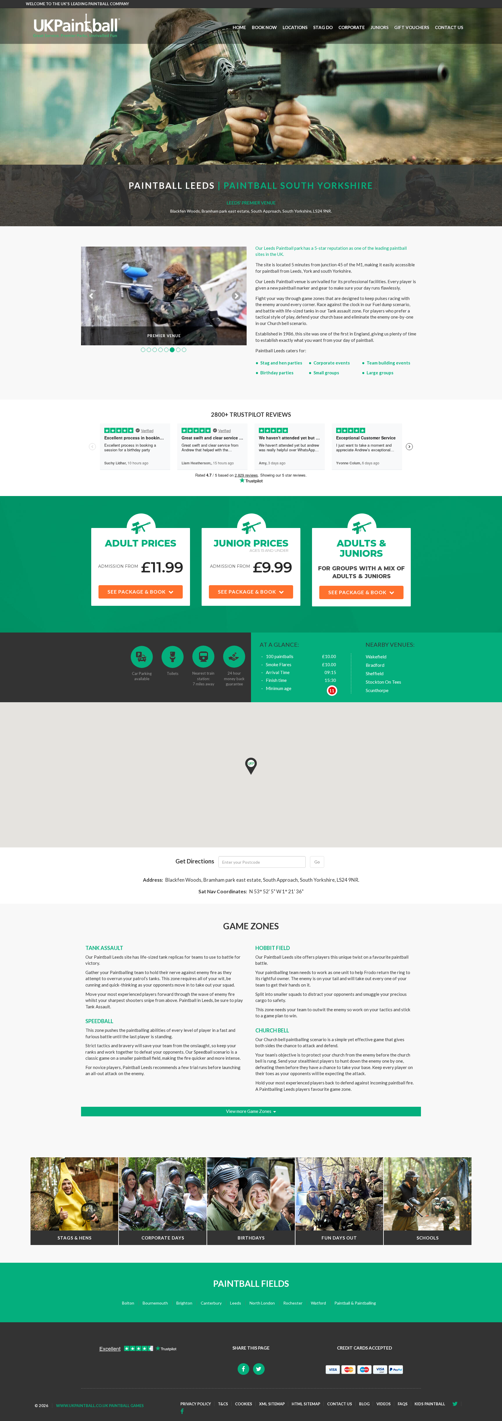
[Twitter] (183, 1411)
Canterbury (211, 1302)
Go (317, 861)
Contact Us (449, 27)
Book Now (264, 27)
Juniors (379, 27)
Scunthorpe (377, 690)
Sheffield (374, 673)
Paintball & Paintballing (355, 1302)
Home (239, 27)
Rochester (292, 1302)
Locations (295, 27)
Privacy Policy (195, 1404)
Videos (383, 1404)
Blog (364, 1404)
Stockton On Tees (383, 682)
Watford (318, 1302)
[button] (251, 766)
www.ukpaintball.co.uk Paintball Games (100, 1405)
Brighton (184, 1302)
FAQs (403, 1404)
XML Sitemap (272, 1404)
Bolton (128, 1302)
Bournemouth (155, 1302)
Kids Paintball (430, 1404)
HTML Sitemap (306, 1404)
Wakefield (376, 656)
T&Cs (223, 1404)
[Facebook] (456, 1404)
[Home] (76, 25)
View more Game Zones (248, 1111)
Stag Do (323, 27)
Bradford (375, 665)
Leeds (235, 1302)
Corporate (351, 27)
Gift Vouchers (411, 27)
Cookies (243, 1404)
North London (262, 1302)
